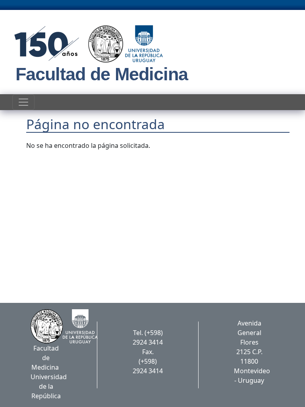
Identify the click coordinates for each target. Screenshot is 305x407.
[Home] (86, 43)
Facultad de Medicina (101, 74)
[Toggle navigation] (23, 102)
